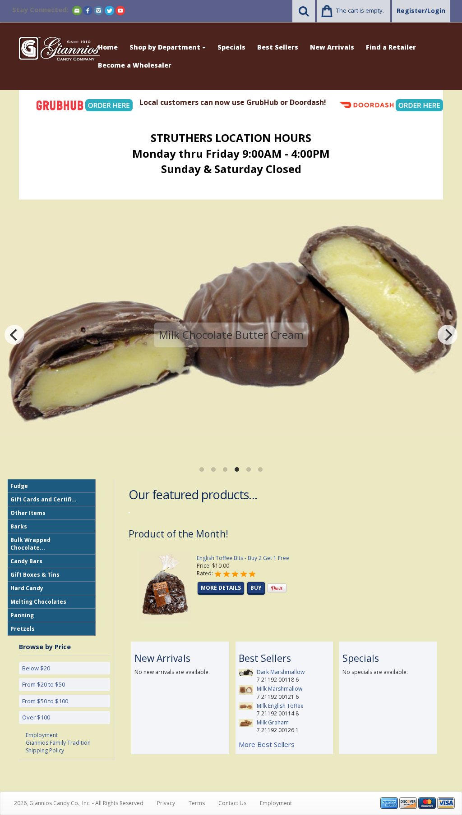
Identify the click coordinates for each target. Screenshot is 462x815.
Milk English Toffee (280, 706)
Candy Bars (26, 561)
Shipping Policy (45, 750)
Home (108, 47)
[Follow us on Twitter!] (109, 10)
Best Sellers (277, 47)
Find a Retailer (391, 47)
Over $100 (36, 717)
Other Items (28, 513)
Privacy (166, 803)
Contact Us (232, 803)
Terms (197, 803)
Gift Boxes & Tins (35, 574)
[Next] (447, 335)
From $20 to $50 (43, 684)
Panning (22, 615)
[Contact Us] (77, 10)
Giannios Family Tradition (58, 743)
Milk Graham (273, 722)
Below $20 (36, 668)
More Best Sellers (267, 744)
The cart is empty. (360, 10)
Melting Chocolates (38, 602)
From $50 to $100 (45, 701)
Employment (42, 735)
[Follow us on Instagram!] (98, 10)
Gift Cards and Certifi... (43, 499)
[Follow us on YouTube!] (120, 10)
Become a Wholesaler (134, 65)
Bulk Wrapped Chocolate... (30, 543)
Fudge (19, 486)
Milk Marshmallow (279, 688)
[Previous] (14, 335)
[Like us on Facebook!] (87, 10)
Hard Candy (26, 588)
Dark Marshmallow (281, 672)
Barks (18, 526)
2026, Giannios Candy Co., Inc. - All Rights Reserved (78, 803)
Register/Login (421, 10)
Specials (231, 47)
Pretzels (22, 629)
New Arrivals (332, 47)
